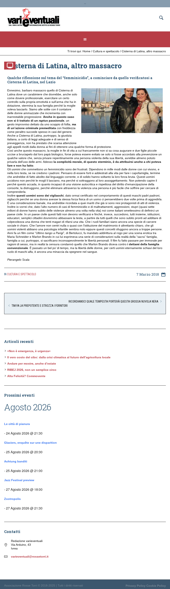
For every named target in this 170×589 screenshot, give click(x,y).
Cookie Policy (156, 585)
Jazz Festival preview (19, 480)
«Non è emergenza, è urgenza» (29, 351)
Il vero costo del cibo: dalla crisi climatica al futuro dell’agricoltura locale (58, 357)
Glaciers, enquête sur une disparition (30, 442)
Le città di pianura (17, 424)
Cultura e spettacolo (106, 51)
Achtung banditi (15, 461)
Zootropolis (12, 499)
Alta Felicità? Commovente (26, 376)
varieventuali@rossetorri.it (30, 556)
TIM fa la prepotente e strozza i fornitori (40, 305)
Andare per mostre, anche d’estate (31, 363)
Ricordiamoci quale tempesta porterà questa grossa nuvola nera (113, 301)
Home (86, 51)
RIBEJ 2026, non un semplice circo (31, 369)
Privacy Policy (136, 585)
